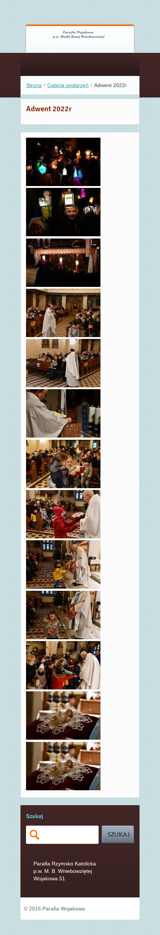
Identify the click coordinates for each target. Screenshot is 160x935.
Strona (34, 85)
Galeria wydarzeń (68, 85)
